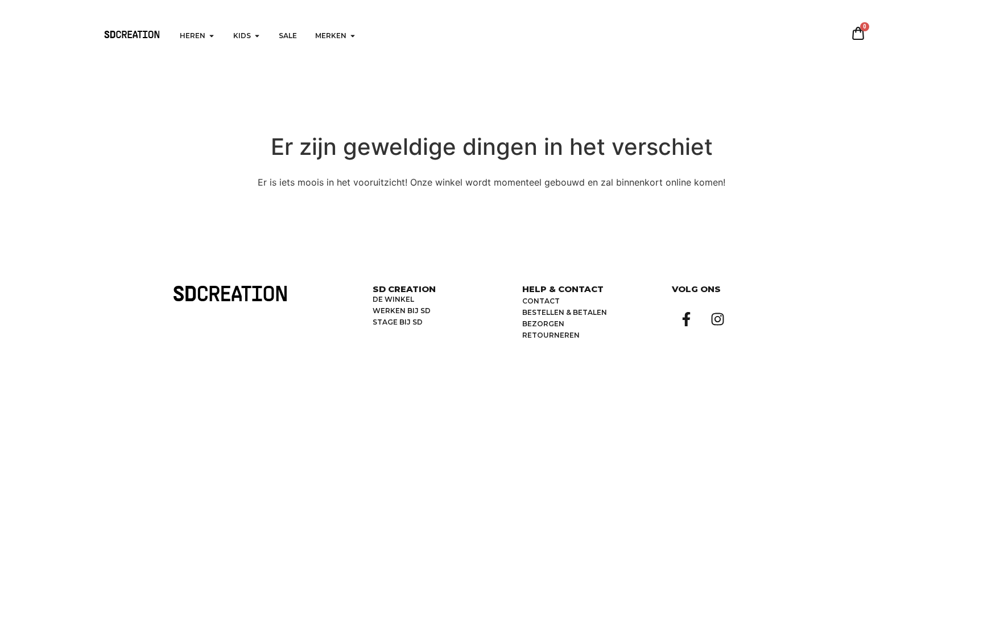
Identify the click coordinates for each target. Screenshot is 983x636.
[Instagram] (717, 319)
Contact (541, 301)
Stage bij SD (398, 322)
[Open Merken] (352, 36)
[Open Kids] (257, 36)
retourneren (551, 335)
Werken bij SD (402, 310)
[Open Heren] (211, 36)
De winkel (393, 299)
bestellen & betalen (564, 312)
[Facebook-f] (686, 319)
